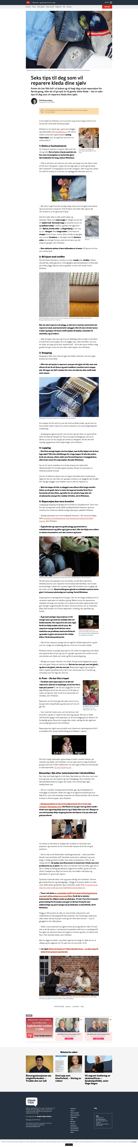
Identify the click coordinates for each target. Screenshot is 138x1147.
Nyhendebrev (74, 1130)
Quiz (64, 7)
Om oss (72, 1123)
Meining (69, 7)
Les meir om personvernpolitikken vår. (35, 1125)
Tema (72, 1132)
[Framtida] (28, 2)
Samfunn (28, 7)
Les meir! (134, 1141)
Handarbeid (75, 1006)
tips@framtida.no (101, 1119)
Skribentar (73, 1126)
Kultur (34, 7)
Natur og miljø (50, 7)
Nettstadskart (74, 1128)
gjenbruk (68, 1006)
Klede (82, 1006)
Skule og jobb (41, 7)
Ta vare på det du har (62, 767)
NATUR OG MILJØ (59, 1006)
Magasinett (58, 7)
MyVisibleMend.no (59, 132)
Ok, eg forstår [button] (69, 1144)
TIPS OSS (107, 7)
